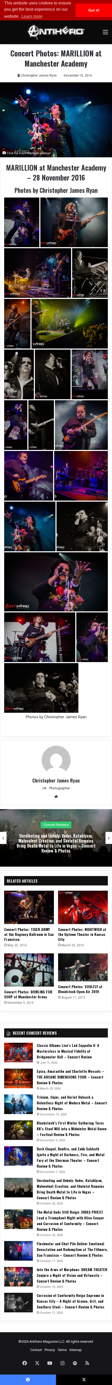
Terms (62, 1350)
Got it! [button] (93, 10)
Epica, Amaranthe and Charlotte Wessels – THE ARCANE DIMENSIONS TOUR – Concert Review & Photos (70, 1076)
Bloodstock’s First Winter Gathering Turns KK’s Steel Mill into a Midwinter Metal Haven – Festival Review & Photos (72, 1128)
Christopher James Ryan (39, 75)
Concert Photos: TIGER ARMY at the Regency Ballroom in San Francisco (29, 934)
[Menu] (105, 34)
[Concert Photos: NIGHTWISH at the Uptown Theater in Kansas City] (83, 907)
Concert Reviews (56, 825)
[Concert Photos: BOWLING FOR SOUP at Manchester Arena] (29, 970)
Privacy (50, 1350)
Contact (36, 1350)
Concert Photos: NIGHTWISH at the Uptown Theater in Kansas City (82, 934)
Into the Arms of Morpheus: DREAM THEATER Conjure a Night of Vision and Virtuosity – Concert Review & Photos (72, 1275)
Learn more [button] (31, 16)
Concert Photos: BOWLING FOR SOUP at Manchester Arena (28, 994)
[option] (56, 838)
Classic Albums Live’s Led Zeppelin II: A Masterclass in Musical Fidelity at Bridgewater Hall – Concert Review (68, 1050)
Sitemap (75, 1350)
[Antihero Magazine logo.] (56, 32)
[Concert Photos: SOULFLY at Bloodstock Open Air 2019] (83, 967)
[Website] (56, 796)
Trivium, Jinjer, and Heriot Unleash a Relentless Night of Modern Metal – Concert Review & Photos (72, 1102)
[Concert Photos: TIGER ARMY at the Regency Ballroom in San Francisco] (29, 907)
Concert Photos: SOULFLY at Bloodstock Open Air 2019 (80, 989)
